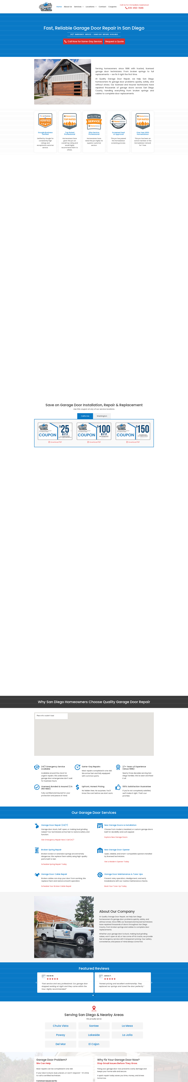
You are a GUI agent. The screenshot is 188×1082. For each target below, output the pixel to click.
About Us (68, 6)
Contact (102, 6)
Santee (94, 1026)
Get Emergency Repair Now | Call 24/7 (57, 839)
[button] (36, 983)
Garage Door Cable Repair (54, 874)
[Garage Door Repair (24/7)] (37, 825)
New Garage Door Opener (117, 849)
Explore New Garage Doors (115, 837)
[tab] (85, 416)
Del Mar (61, 1044)
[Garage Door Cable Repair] (37, 875)
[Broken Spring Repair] (37, 850)
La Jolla (127, 1035)
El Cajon (94, 1044)
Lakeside (94, 1035)
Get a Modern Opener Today (116, 861)
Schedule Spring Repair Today (54, 864)
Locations (90, 6)
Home (59, 6)
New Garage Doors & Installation (120, 825)
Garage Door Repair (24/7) (54, 825)
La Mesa (127, 1026)
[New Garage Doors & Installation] (100, 825)
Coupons (112, 6)
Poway (60, 1035)
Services (77, 6)
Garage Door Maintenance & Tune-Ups (123, 874)
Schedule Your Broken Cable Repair (56, 886)
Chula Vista (60, 1026)
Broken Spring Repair (51, 849)
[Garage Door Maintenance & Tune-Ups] (100, 875)
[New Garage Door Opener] (100, 850)
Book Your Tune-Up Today (115, 886)
